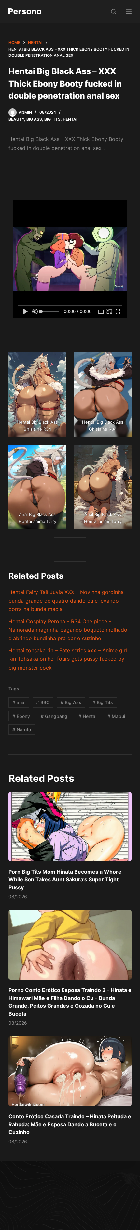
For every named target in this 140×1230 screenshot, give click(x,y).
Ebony (21, 716)
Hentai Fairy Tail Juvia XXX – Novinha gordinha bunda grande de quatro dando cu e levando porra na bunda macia (66, 601)
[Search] (113, 11)
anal (18, 702)
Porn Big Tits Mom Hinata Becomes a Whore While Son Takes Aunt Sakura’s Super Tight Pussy (64, 879)
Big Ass (34, 119)
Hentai (70, 119)
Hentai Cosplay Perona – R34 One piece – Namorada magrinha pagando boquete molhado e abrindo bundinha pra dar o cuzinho (67, 630)
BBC (42, 702)
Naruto (21, 729)
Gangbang (54, 716)
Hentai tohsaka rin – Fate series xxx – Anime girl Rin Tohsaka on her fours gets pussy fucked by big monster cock (67, 659)
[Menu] (129, 11)
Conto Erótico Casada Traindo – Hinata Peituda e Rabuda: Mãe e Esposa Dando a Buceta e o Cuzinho (69, 1124)
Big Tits (52, 119)
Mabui (116, 716)
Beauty (16, 119)
